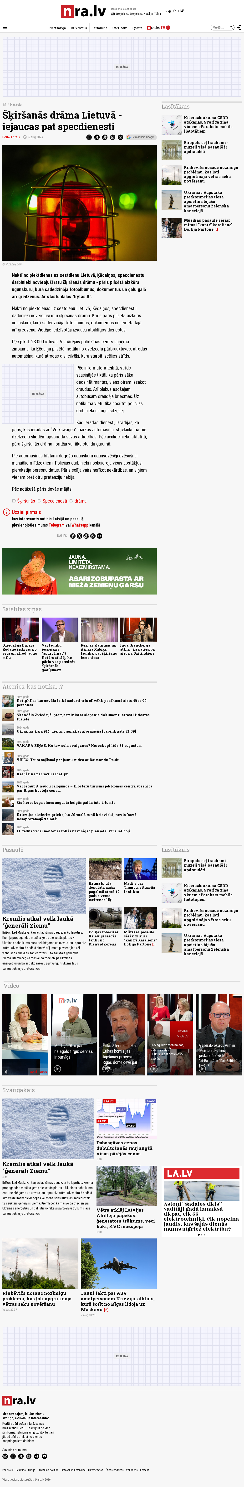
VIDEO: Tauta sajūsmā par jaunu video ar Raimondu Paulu (68, 760)
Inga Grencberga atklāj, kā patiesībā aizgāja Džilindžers (137, 649)
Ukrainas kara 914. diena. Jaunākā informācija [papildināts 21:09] (76, 731)
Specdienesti (52, 501)
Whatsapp (79, 525)
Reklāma (21, 1470)
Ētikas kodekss (115, 1470)
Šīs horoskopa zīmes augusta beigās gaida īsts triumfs (66, 802)
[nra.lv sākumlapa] (83, 11)
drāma (77, 501)
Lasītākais (176, 106)
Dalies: (62, 536)
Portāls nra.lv (11, 137)
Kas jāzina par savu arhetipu (42, 774)
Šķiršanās (23, 501)
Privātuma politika (48, 1470)
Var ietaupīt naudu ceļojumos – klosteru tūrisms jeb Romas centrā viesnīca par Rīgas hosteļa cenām (84, 788)
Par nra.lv (7, 1470)
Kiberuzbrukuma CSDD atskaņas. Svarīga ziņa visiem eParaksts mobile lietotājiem (208, 124)
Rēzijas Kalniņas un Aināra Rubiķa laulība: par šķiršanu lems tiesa (99, 651)
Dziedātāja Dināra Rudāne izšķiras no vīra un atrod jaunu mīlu (19, 651)
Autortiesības (95, 1470)
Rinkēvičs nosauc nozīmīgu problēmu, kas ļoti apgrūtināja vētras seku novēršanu (211, 174)
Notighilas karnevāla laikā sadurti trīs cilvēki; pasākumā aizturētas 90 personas (82, 702)
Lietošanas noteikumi (73, 1470)
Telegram (57, 525)
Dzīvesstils (79, 28)
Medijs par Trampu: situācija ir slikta (139, 887)
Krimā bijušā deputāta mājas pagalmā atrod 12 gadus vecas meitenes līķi (104, 891)
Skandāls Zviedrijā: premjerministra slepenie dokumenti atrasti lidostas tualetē (83, 717)
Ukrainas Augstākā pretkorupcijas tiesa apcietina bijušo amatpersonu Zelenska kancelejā (206, 201)
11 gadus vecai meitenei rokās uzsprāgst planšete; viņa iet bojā (74, 831)
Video (11, 985)
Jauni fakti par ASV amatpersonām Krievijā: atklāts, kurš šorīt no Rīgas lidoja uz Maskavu (118, 1301)
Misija (31, 1470)
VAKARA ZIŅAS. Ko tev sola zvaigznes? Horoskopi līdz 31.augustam (79, 745)
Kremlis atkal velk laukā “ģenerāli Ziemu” (37, 922)
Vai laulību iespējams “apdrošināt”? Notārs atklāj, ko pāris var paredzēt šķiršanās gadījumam (58, 657)
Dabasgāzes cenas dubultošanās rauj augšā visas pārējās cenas (124, 1148)
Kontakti (144, 1470)
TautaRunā (99, 28)
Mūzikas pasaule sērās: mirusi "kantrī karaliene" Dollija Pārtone (208, 225)
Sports (137, 28)
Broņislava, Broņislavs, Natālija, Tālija (136, 13)
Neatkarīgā (57, 28)
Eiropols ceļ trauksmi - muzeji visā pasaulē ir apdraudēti (206, 147)
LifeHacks (119, 28)
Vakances (132, 1470)
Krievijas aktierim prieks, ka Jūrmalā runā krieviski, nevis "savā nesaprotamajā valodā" (76, 816)
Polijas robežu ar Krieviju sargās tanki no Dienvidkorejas (103, 938)
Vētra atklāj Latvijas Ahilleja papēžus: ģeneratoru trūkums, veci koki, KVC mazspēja (126, 1218)
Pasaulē (16, 104)
